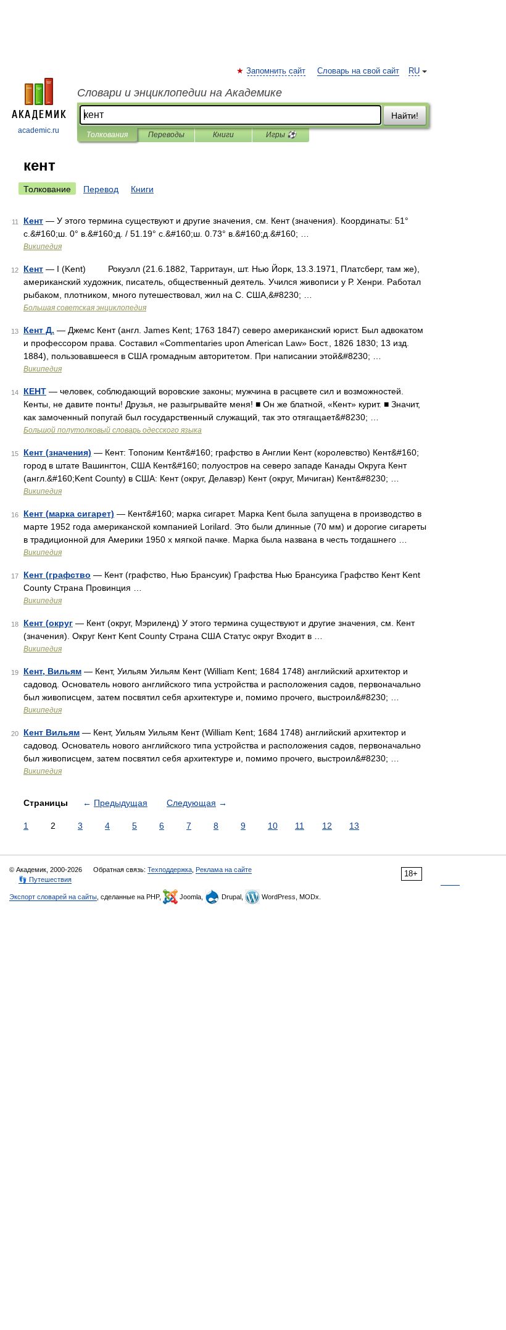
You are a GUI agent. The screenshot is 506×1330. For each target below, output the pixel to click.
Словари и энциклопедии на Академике (179, 93)
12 (327, 826)
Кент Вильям (51, 732)
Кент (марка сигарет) (68, 514)
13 (354, 826)
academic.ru (38, 130)
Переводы (166, 134)
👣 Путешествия (45, 879)
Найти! (404, 116)
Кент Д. (38, 330)
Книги (223, 134)
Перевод (100, 189)
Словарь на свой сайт (358, 71)
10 (273, 826)
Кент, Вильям (52, 671)
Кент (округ (48, 623)
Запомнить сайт (276, 71)
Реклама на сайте (224, 869)
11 (299, 826)
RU (414, 71)
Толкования (107, 134)
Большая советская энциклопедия (84, 307)
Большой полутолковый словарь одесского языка (112, 430)
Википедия (42, 246)
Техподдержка (169, 869)
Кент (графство (57, 575)
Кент (33, 221)
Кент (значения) (57, 452)
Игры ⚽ (281, 134)
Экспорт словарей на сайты (53, 896)
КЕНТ (34, 391)
